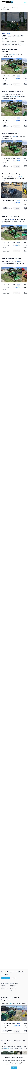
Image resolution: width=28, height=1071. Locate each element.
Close (14, 1067)
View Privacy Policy (17, 1063)
